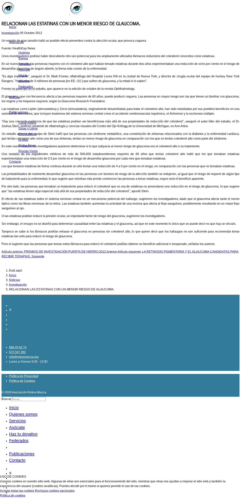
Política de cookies (12, 495)
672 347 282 (17, 352)
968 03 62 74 (18, 347)
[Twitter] (10, 310)
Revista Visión (28, 151)
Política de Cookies (22, 380)
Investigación (10, 33)
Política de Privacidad (23, 376)
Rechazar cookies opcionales (55, 490)
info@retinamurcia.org (24, 356)
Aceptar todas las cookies (17, 490)
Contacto (15, 161)
